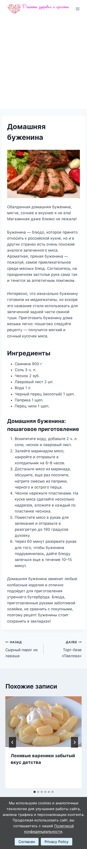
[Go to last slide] (12, 742)
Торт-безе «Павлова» (72, 649)
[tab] (34, 792)
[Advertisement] (43, 63)
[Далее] (74, 742)
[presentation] (43, 721)
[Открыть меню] (77, 8)
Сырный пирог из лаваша (21, 649)
